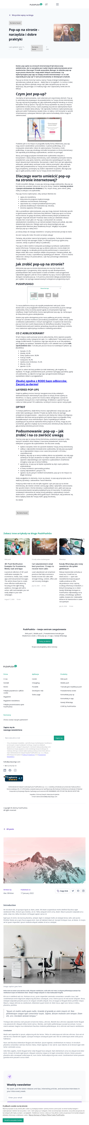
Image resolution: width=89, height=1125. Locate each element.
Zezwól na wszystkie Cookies (13, 1120)
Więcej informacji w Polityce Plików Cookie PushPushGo (46, 1115)
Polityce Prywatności (28, 755)
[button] (57, 4)
